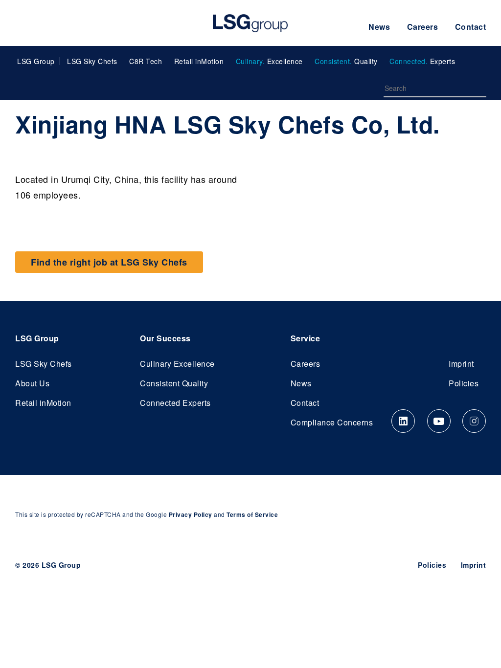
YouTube (439, 421)
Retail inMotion (199, 61)
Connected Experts (175, 402)
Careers (422, 26)
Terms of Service (252, 514)
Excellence (269, 61)
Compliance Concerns (332, 422)
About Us (32, 383)
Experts (422, 61)
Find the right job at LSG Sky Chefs (109, 262)
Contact (470, 26)
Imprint (461, 363)
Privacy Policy (190, 514)
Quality (346, 61)
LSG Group (250, 23)
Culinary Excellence (177, 363)
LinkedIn (403, 421)
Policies (463, 383)
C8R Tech (145, 61)
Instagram (474, 421)
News (379, 26)
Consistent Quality (174, 383)
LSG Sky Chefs (92, 61)
